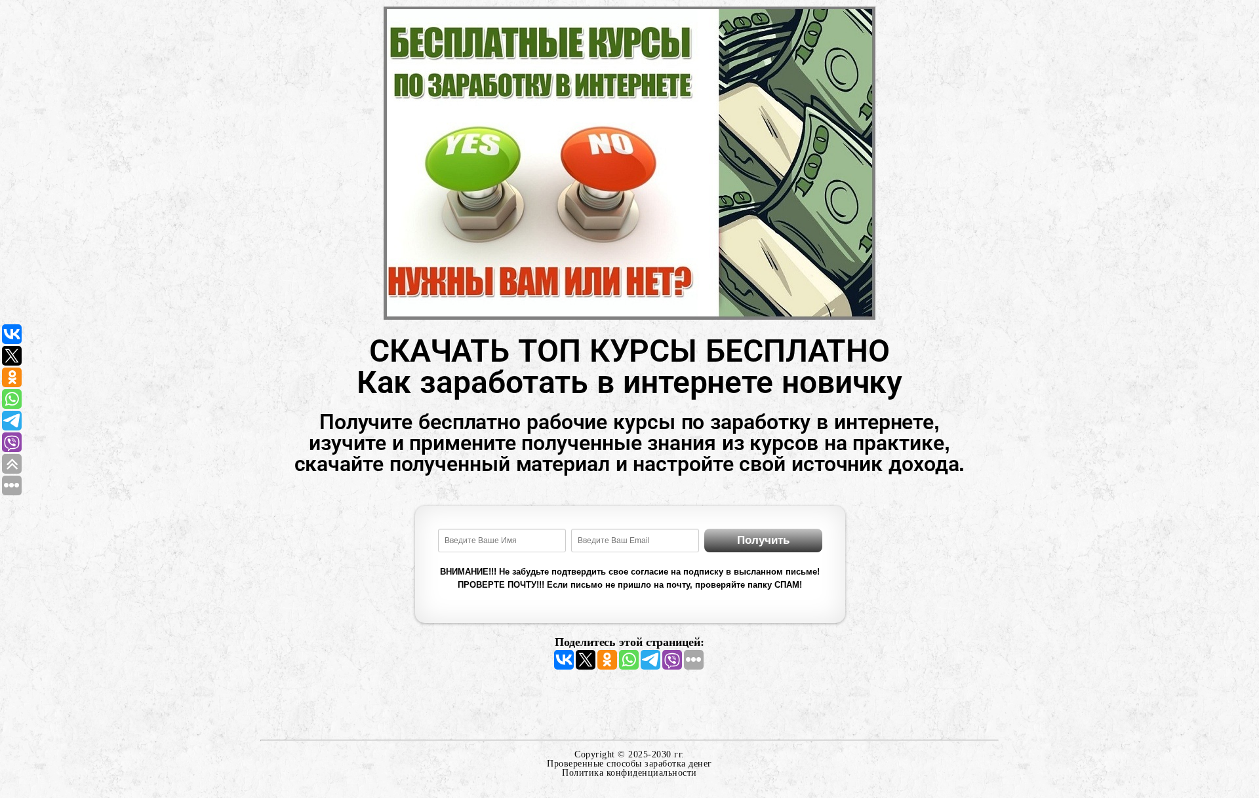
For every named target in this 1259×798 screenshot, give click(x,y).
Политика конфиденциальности (629, 773)
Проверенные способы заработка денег (629, 764)
